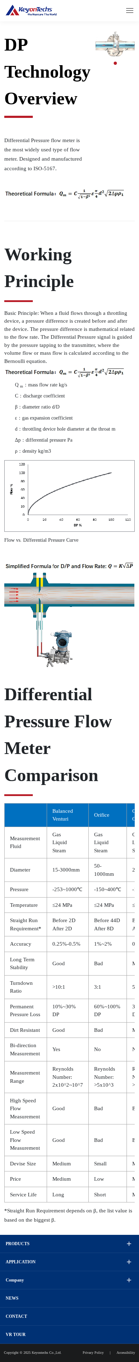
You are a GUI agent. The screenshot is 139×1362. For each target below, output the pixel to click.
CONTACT (16, 1316)
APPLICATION (21, 1261)
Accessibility (126, 1353)
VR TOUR (16, 1334)
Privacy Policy (93, 1353)
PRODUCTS (18, 1243)
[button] (115, 63)
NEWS (12, 1298)
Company (15, 1280)
